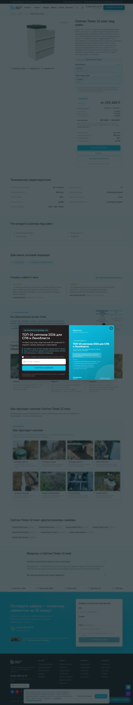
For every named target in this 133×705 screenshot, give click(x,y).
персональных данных (44, 357)
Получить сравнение (44, 368)
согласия (61, 357)
